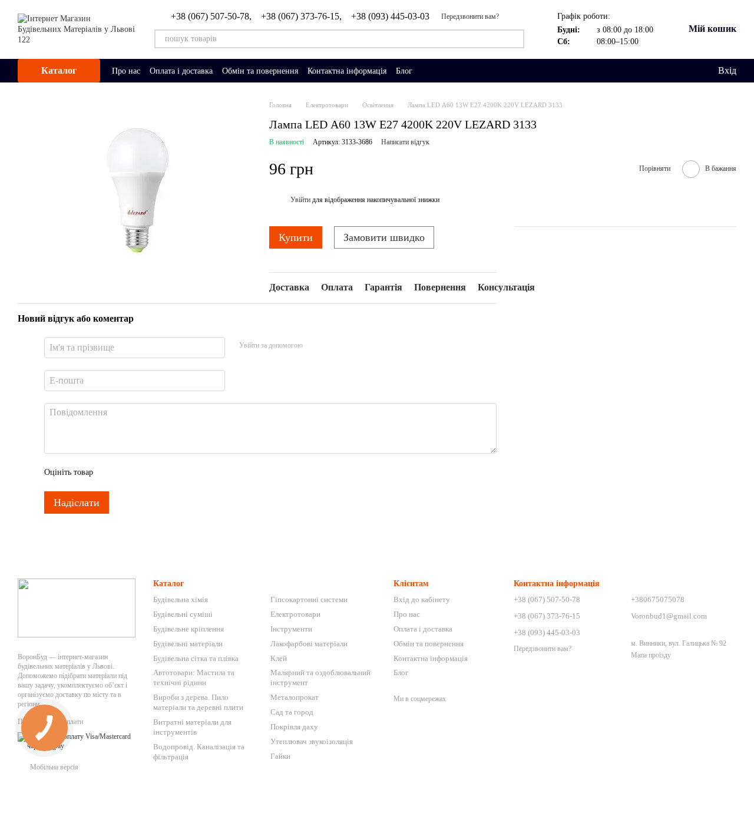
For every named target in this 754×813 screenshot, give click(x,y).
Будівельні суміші (183, 614)
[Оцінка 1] (112, 472)
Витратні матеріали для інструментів (192, 727)
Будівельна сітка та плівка (196, 658)
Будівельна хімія (180, 599)
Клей (278, 658)
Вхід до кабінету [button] (421, 599)
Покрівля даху (294, 726)
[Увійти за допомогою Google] (335, 346)
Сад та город (291, 712)
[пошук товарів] (514, 38)
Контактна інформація (346, 71)
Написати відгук (405, 142)
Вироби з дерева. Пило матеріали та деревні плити (198, 702)
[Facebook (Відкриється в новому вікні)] (443, 70)
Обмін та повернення (260, 71)
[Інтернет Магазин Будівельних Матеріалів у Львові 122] (76, 607)
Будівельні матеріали (188, 643)
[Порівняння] (660, 71)
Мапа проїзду (651, 655)
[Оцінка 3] (150, 472)
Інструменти (291, 628)
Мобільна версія (53, 767)
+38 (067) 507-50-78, (211, 16)
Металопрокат (294, 697)
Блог (404, 71)
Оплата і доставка (181, 71)
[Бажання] (684, 71)
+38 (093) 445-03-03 (390, 16)
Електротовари (295, 614)
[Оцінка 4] (169, 472)
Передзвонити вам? (470, 16)
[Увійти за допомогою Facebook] (316, 346)
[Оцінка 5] (187, 472)
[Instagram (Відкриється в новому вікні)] (429, 70)
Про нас (126, 71)
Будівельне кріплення (188, 628)
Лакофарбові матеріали (309, 643)
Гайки (280, 756)
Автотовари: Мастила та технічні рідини (193, 677)
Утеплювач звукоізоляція (311, 741)
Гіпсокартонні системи (309, 599)
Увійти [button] (300, 200)
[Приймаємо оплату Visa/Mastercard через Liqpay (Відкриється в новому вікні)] (76, 741)
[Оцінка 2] (131, 472)
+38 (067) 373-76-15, (301, 16)
